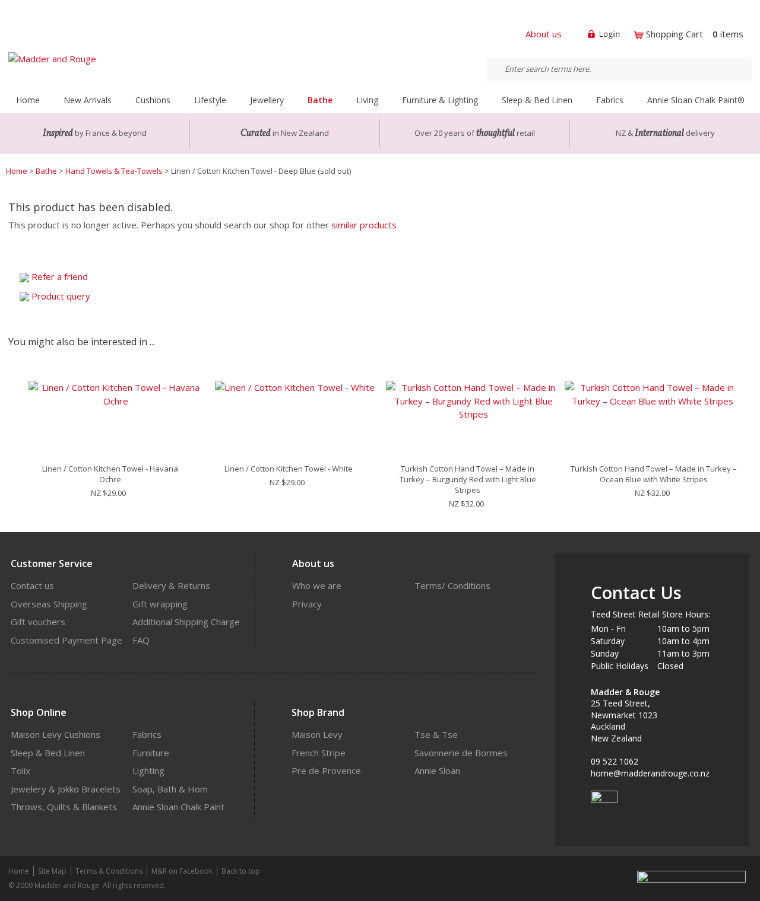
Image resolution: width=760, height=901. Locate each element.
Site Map (52, 871)
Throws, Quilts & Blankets (64, 807)
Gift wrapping (160, 604)
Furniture (150, 753)
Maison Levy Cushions (55, 734)
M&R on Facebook (182, 871)
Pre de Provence (326, 770)
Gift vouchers (38, 622)
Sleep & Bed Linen (48, 753)
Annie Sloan (437, 770)
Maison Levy (317, 734)
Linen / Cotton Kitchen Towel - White (288, 468)
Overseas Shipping (49, 604)
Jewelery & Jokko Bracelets (66, 789)
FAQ (141, 640)
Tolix (20, 770)
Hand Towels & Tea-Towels (114, 170)
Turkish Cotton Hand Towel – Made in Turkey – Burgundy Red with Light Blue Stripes (468, 479)
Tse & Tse (436, 734)
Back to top (240, 871)
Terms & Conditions (108, 871)
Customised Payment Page (66, 640)
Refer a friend (59, 276)
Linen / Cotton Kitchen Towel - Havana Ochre (110, 474)
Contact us (32, 585)
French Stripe (319, 753)
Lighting (148, 770)
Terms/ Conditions (452, 585)
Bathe (46, 170)
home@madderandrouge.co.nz (650, 773)
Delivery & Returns (171, 585)
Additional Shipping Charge (186, 622)
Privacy (307, 604)
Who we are (316, 585)
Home (28, 100)
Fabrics (147, 734)
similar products (364, 225)
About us (543, 34)
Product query (60, 296)
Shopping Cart (674, 34)
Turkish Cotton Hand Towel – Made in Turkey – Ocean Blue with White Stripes (654, 474)
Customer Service (52, 563)
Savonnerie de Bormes (461, 753)
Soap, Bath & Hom (170, 789)
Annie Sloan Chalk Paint (178, 807)
